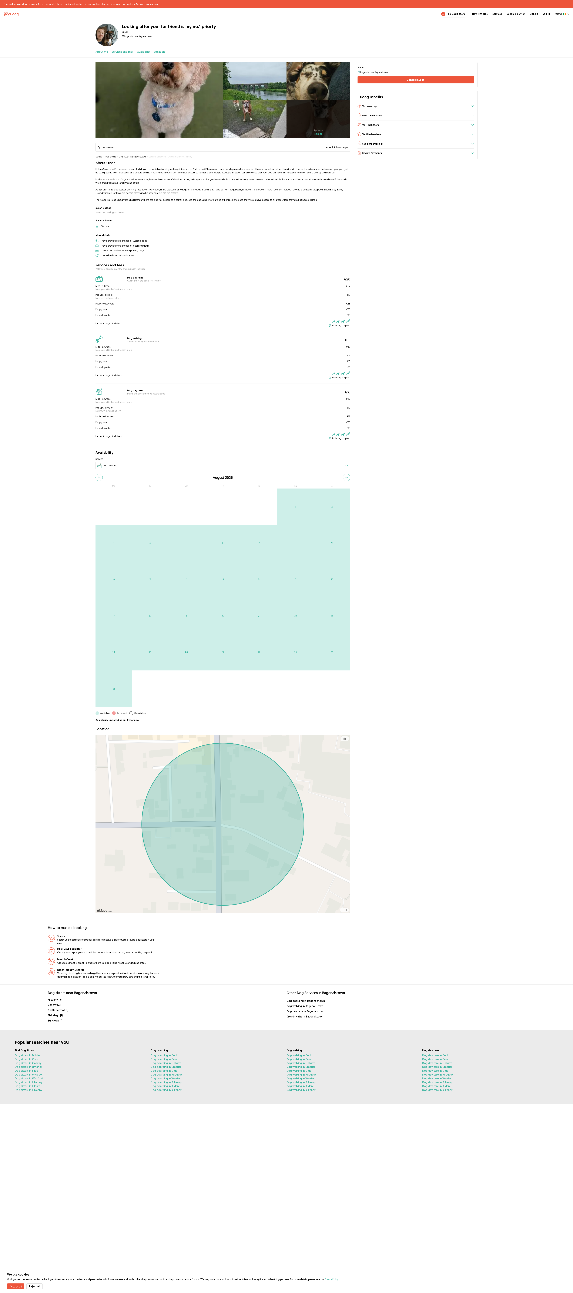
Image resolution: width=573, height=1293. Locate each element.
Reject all (34, 1286)
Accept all (16, 1286)
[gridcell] (295, 507)
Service (99, 458)
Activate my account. (147, 4)
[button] (416, 106)
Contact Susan (416, 79)
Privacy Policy (331, 1279)
